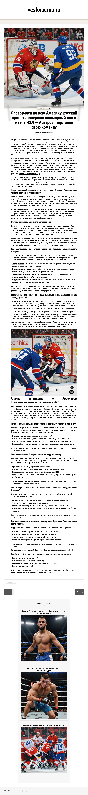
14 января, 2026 (44, 108)
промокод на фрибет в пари (29, 174)
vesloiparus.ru (44, 9)
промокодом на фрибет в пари (23, 184)
